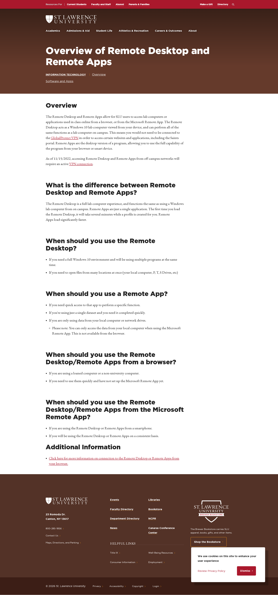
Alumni (120, 4)
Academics (53, 30)
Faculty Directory (121, 509)
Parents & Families (139, 4)
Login (156, 586)
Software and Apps (59, 81)
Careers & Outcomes (168, 30)
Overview (99, 74)
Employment (155, 562)
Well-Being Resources (160, 552)
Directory (223, 4)
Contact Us (52, 535)
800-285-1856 (54, 528)
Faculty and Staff (101, 4)
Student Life (104, 30)
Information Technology (66, 74)
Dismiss (245, 570)
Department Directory (124, 518)
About (192, 30)
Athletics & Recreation (133, 30)
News (113, 528)
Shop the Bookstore (207, 541)
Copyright (137, 586)
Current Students (76, 4)
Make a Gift (206, 4)
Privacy (97, 586)
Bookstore (155, 509)
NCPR (152, 518)
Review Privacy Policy (211, 570)
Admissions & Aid (78, 30)
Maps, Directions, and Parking (62, 542)
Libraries (154, 499)
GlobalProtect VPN (64, 137)
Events (114, 499)
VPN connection (81, 163)
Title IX (114, 552)
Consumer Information (122, 562)
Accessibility (116, 586)
